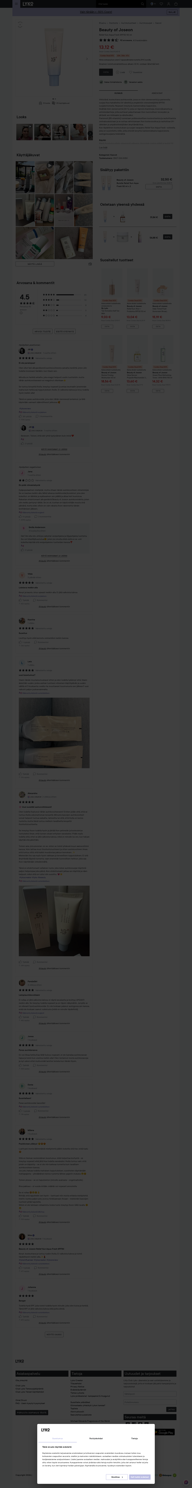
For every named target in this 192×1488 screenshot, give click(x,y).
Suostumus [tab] (57, 1438)
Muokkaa (115, 1477)
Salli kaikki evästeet (140, 1477)
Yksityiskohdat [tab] (96, 1438)
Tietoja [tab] (134, 1438)
